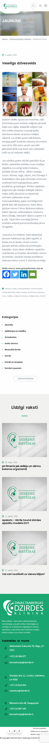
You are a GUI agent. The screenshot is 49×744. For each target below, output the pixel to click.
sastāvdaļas (32, 292)
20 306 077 (18, 656)
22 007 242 (18, 708)
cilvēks (14, 289)
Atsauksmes (10, 337)
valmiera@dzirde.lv (20, 690)
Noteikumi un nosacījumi (39, 731)
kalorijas (24, 292)
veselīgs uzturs (34, 296)
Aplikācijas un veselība (15, 331)
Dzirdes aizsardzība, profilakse (20, 39)
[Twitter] (15, 274)
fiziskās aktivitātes (8, 292)
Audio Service (11, 343)
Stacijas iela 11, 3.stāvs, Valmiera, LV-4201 (27, 677)
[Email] (32, 274)
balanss (8, 289)
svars (4, 296)
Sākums (5, 39)
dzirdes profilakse (24, 289)
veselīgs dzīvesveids (20, 296)
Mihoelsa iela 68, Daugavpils (24, 703)
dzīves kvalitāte (36, 289)
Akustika (9, 324)
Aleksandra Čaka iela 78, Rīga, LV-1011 (27, 648)
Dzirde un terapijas (14, 362)
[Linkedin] (24, 274)
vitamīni (43, 296)
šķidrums (41, 292)
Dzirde (8, 355)
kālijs (18, 292)
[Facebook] (6, 274)
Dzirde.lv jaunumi (13, 368)
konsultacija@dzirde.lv (22, 662)
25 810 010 (18, 685)
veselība (10, 296)
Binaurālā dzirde (12, 349)
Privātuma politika (39, 728)
